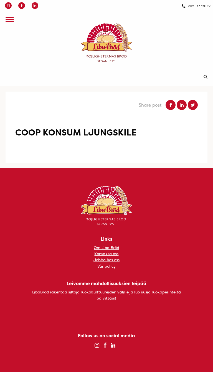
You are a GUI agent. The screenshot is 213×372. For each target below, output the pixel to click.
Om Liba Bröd (106, 247)
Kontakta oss (106, 253)
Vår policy (106, 266)
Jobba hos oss (106, 259)
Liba (106, 42)
